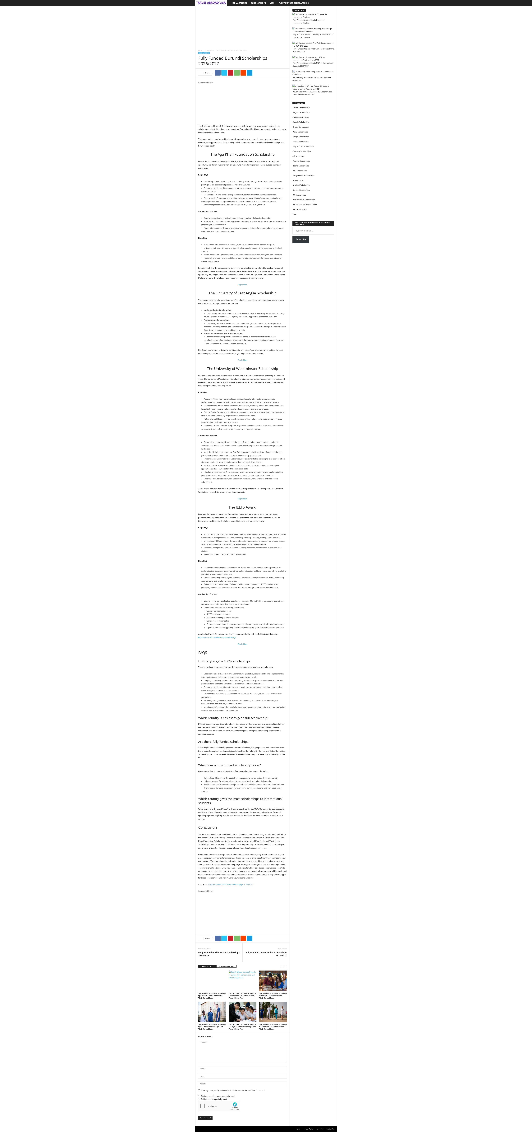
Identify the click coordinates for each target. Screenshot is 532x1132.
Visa (272, 3)
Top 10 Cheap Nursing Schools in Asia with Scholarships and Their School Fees (273, 995)
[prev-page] (282, 966)
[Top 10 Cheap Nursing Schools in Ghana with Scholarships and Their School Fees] (273, 1012)
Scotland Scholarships (301, 185)
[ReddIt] (243, 73)
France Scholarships (300, 142)
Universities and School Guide (304, 205)
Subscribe (301, 239)
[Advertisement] (242, 26)
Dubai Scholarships (300, 132)
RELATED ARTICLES (207, 966)
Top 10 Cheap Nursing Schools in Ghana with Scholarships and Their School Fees (273, 1026)
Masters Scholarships (301, 161)
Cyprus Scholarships (300, 127)
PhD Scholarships (299, 171)
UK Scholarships (299, 195)
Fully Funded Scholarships (294, 3)
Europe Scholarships (300, 137)
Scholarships (258, 3)
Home (200, 50)
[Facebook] (218, 73)
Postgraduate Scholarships (303, 176)
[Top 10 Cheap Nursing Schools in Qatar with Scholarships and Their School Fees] (212, 1012)
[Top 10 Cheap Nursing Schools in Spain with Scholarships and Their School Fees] (212, 981)
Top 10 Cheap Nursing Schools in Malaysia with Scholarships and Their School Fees (242, 1026)
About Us (320, 1129)
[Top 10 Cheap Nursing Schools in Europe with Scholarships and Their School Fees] (242, 981)
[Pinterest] (230, 73)
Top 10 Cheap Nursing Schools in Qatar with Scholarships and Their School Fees (212, 1026)
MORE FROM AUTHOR (226, 966)
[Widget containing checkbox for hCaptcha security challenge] (219, 1106)
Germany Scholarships (301, 151)
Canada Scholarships (301, 122)
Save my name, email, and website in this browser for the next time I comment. (233, 1090)
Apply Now (242, 284)
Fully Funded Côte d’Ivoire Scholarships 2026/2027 (230, 884)
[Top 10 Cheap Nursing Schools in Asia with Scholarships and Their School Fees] (273, 981)
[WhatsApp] (237, 73)
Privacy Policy (308, 1129)
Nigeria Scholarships (300, 166)
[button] (333, 3)
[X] (224, 73)
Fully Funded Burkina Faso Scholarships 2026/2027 (219, 954)
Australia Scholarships (301, 108)
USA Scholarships (299, 209)
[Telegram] (249, 73)
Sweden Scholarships (301, 190)
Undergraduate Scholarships (303, 200)
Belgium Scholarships (301, 112)
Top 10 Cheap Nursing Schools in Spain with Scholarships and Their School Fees (212, 995)
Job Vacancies (239, 3)
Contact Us (330, 1129)
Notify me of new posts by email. (214, 1099)
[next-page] (285, 966)
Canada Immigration (300, 117)
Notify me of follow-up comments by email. (218, 1096)
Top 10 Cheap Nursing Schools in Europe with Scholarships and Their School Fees (242, 995)
